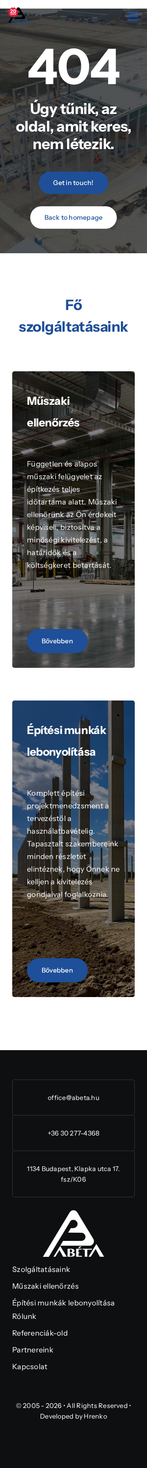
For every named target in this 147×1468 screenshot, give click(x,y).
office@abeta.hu (73, 1097)
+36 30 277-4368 (74, 1133)
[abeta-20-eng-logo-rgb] (18, 11)
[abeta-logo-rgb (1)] (73, 1213)
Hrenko (95, 1416)
